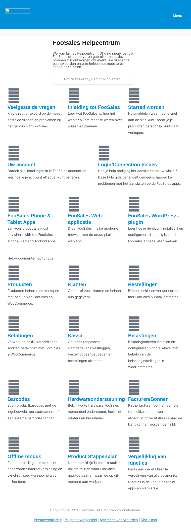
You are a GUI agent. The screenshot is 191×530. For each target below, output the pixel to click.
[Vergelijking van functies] (134, 445)
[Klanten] (74, 273)
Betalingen (20, 335)
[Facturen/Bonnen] (134, 387)
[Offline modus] (13, 445)
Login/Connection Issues (127, 164)
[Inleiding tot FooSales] (74, 95)
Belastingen (142, 335)
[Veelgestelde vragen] (13, 95)
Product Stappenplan (93, 456)
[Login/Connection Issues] (104, 153)
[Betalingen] (13, 324)
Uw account (21, 164)
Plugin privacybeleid (81, 520)
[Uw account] (13, 153)
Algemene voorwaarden (119, 520)
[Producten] (13, 273)
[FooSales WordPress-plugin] (134, 204)
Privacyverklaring (48, 520)
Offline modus (24, 456)
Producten (19, 284)
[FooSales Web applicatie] (74, 204)
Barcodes (18, 399)
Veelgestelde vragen (31, 107)
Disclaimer (149, 520)
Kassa (75, 335)
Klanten (77, 284)
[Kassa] (74, 324)
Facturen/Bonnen (148, 399)
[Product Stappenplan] (74, 445)
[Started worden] (134, 95)
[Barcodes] (13, 387)
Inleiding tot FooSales (94, 107)
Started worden (146, 107)
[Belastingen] (134, 324)
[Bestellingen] (134, 273)
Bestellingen (143, 284)
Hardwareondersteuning (96, 399)
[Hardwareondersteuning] (74, 387)
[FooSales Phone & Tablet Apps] (13, 204)
